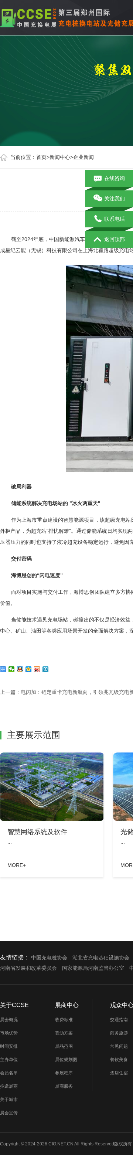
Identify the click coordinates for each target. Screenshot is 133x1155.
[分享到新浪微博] (37, 669)
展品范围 (64, 1046)
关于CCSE (14, 1005)
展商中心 (67, 1005)
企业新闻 (83, 157)
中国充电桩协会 (49, 958)
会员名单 (9, 1073)
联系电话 (114, 219)
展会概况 (9, 1019)
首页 (41, 157)
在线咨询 (114, 178)
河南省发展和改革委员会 (28, 968)
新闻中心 (60, 157)
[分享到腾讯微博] (45, 669)
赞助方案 (64, 1033)
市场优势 (9, 1033)
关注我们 (114, 198)
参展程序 (64, 1073)
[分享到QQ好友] (20, 669)
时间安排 (9, 1046)
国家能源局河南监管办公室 (93, 968)
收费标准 (64, 1019)
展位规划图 (66, 1059)
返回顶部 (114, 239)
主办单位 (9, 1059)
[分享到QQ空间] (28, 669)
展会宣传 (9, 1112)
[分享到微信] (11, 669)
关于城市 (9, 1099)
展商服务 (64, 1086)
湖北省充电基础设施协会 (100, 958)
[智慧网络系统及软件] (51, 786)
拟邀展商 (9, 1086)
